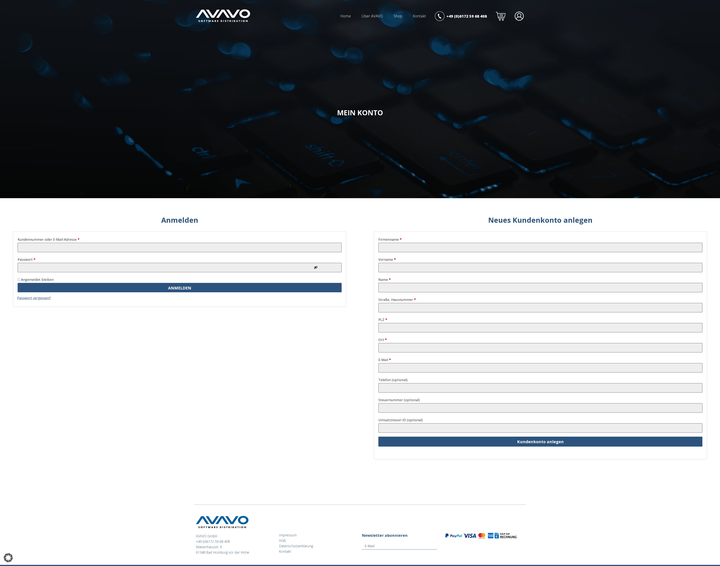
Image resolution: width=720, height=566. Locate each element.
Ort (382, 339)
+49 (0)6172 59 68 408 (213, 541)
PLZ (382, 319)
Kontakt (419, 16)
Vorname (387, 259)
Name (384, 279)
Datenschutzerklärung (296, 546)
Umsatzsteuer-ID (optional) (400, 420)
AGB (282, 540)
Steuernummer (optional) (399, 400)
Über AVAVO (372, 16)
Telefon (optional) (392, 380)
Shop (398, 16)
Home (345, 16)
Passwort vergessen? (34, 298)
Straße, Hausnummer (397, 299)
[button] (8, 558)
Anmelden (179, 288)
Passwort (26, 259)
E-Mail (384, 360)
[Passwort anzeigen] (315, 267)
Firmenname (390, 239)
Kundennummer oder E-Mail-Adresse (49, 239)
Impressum (288, 535)
